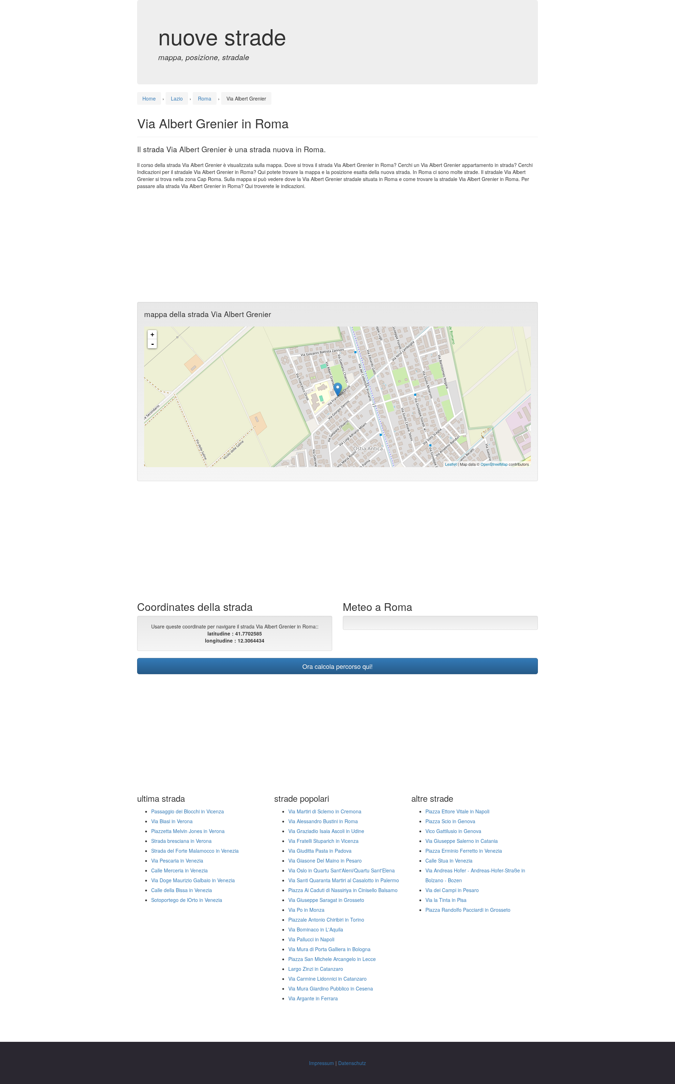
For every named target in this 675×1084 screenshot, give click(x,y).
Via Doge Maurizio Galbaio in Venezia (193, 880)
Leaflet (451, 464)
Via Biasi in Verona (172, 821)
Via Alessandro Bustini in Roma (323, 821)
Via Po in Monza (306, 909)
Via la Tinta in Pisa (446, 899)
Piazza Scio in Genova (450, 821)
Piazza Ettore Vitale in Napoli (457, 811)
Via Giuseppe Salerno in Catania (461, 840)
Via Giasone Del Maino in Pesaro (325, 860)
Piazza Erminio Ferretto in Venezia (463, 850)
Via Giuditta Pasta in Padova (320, 850)
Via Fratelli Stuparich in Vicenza (323, 840)
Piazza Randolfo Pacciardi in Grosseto (467, 909)
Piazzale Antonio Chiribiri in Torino (326, 919)
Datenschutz (352, 1062)
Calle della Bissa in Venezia (181, 889)
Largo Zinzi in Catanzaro (315, 968)
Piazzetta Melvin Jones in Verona (188, 830)
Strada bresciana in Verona (181, 840)
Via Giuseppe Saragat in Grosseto (326, 899)
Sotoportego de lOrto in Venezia (186, 899)
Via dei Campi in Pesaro (452, 889)
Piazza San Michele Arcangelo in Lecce (332, 958)
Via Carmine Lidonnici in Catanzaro (327, 978)
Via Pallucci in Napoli (311, 939)
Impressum (321, 1062)
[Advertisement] (337, 245)
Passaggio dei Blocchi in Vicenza (187, 811)
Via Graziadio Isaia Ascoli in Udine (326, 830)
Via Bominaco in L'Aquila (315, 929)
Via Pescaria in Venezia (177, 860)
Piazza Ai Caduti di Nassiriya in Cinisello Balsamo (343, 889)
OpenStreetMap (494, 464)
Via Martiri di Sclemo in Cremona (324, 811)
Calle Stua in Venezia (448, 860)
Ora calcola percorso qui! (337, 666)
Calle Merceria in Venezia (179, 870)
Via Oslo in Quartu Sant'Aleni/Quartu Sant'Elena (341, 870)
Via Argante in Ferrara (313, 998)
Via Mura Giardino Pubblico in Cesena (330, 988)
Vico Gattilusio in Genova (453, 830)
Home (149, 98)
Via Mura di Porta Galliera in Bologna (329, 949)
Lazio (177, 98)
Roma (204, 98)
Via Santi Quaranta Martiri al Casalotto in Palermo (343, 880)
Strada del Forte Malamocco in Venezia (195, 850)
